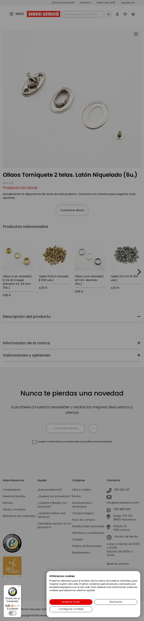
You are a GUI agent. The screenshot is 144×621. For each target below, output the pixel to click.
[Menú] (19, 587)
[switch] (12, 613)
